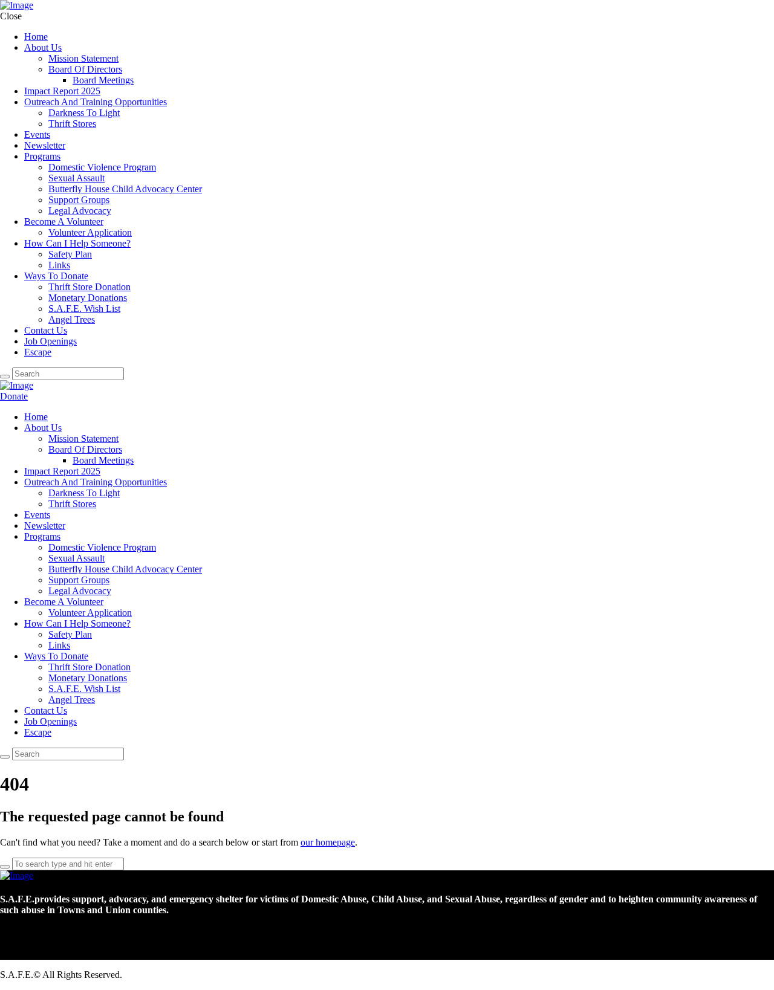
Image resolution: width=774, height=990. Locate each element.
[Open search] (5, 757)
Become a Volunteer (66, 396)
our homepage (328, 842)
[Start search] (5, 376)
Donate (14, 396)
